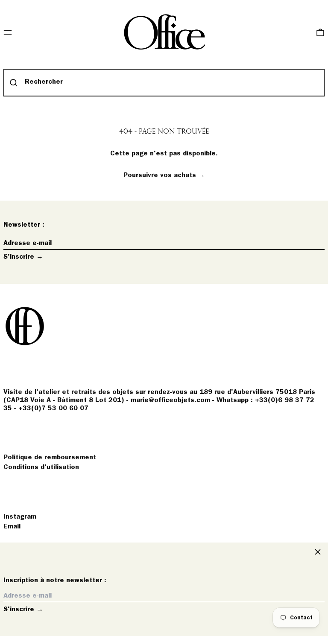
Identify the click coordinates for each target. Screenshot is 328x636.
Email (11, 527)
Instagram (19, 517)
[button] (320, 32)
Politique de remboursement (49, 458)
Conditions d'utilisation (41, 467)
